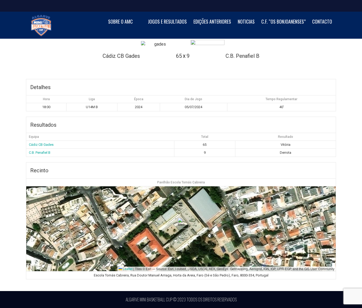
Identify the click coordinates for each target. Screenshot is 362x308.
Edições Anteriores (212, 21)
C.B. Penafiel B (39, 153)
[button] (181, 223)
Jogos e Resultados (167, 21)
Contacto (322, 21)
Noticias (246, 21)
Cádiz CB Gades (41, 145)
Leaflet (127, 268)
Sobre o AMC (120, 21)
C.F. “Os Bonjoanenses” (283, 21)
